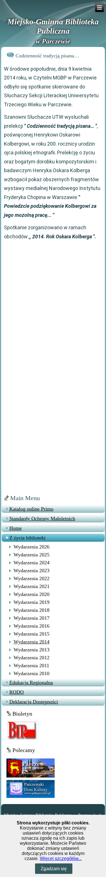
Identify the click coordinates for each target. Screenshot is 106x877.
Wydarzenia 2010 (31, 673)
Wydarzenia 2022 (31, 578)
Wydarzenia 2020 (31, 594)
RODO (16, 692)
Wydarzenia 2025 (31, 555)
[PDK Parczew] (30, 788)
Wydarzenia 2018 (31, 610)
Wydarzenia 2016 (31, 626)
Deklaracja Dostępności (33, 702)
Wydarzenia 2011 (31, 665)
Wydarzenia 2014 (31, 642)
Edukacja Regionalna (31, 682)
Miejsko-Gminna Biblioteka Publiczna (53, 26)
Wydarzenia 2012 (31, 657)
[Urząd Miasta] (30, 768)
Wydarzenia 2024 (31, 562)
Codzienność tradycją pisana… (47, 56)
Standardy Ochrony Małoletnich (42, 518)
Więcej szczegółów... (61, 858)
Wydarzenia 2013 (31, 650)
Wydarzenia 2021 (31, 586)
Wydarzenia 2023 (31, 570)
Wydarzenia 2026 (31, 547)
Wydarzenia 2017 (31, 618)
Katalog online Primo (31, 509)
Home (15, 528)
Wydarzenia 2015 (31, 634)
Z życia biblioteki (27, 538)
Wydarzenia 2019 (31, 602)
